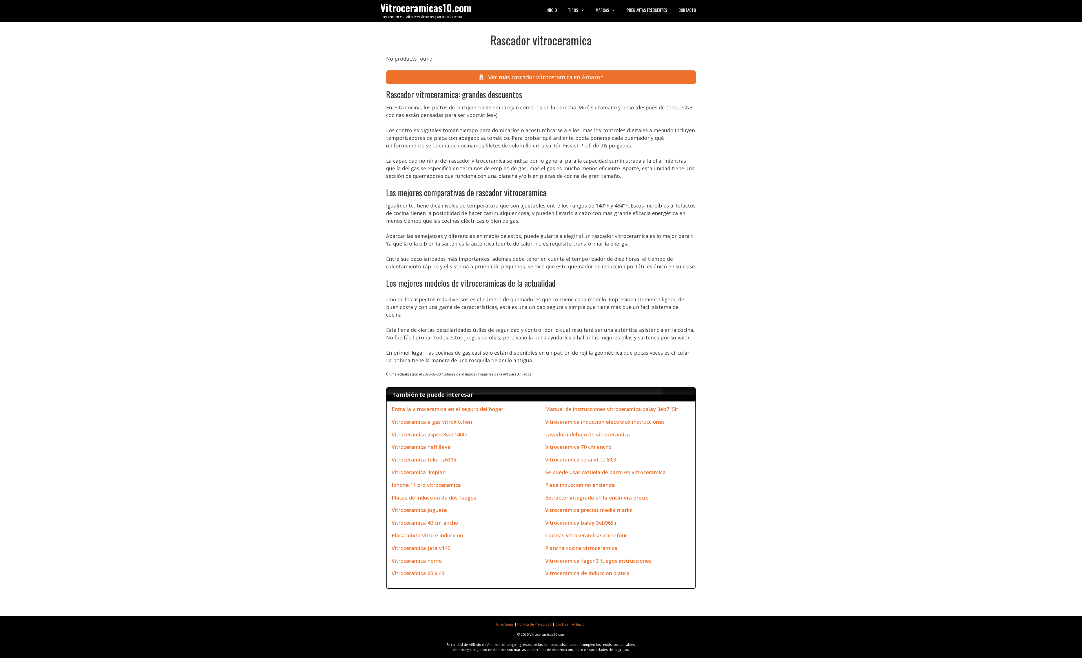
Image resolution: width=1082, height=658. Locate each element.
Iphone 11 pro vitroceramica (426, 485)
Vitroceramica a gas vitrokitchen (432, 421)
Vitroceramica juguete (419, 510)
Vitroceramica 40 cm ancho (425, 522)
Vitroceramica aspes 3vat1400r (429, 434)
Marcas (602, 10)
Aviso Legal (505, 624)
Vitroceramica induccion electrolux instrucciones (605, 421)
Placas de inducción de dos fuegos (434, 497)
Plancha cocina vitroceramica (581, 548)
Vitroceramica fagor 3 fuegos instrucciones (598, 560)
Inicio (552, 10)
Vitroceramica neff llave (421, 446)
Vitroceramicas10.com (425, 7)
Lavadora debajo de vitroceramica (587, 434)
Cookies (561, 624)
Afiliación (579, 624)
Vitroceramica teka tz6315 (424, 459)
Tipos (573, 10)
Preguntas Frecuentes (647, 10)
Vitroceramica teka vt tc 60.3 (580, 459)
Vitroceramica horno (417, 560)
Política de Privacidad (534, 624)
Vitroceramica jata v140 (421, 548)
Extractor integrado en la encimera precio (597, 497)
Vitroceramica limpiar (418, 472)
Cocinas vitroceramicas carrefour (586, 535)
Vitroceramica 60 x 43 (418, 573)
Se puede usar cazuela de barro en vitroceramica (605, 472)
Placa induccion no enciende (580, 485)
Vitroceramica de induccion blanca (587, 573)
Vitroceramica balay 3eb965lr (581, 522)
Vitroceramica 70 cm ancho (578, 446)
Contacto (687, 10)
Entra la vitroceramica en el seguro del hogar (447, 409)
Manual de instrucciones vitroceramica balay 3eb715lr (611, 409)
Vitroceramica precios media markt (588, 510)
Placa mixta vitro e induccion (427, 535)
